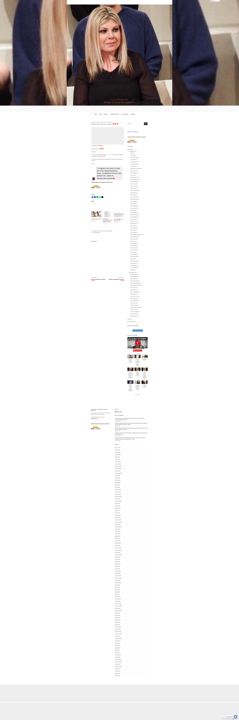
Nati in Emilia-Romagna (135, 283)
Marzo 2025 (117, 487)
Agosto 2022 (117, 557)
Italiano (212, 0)
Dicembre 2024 (118, 494)
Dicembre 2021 (118, 575)
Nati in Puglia (133, 298)
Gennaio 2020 (118, 629)
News (100, 114)
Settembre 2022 (118, 554)
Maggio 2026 (117, 454)
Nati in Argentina (133, 161)
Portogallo (132, 269)
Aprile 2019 (117, 650)
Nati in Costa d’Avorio (134, 179)
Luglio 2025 (117, 477)
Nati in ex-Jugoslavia (134, 190)
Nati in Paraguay (133, 227)
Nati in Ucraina (133, 254)
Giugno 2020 (117, 617)
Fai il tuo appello (124, 114)
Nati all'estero (131, 151)
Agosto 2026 (117, 447)
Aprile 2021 (117, 594)
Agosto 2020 (117, 612)
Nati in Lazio (132, 287)
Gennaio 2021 (117, 601)
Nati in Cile (132, 175)
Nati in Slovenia (133, 243)
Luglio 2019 (117, 643)
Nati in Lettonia (133, 208)
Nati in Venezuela (133, 261)
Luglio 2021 (117, 587)
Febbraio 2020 (118, 626)
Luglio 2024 (117, 503)
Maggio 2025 (117, 482)
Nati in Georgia (133, 194)
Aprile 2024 (117, 510)
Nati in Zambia (133, 265)
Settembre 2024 (118, 501)
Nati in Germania (133, 197)
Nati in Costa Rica (133, 181)
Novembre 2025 (118, 468)
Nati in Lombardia (133, 291)
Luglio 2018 (117, 671)
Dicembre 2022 (118, 547)
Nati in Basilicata (133, 276)
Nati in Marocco (133, 219)
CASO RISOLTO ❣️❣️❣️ (96, 218)
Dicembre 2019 (118, 631)
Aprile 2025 (117, 484)
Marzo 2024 (117, 512)
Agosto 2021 (117, 585)
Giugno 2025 (117, 480)
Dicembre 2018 (118, 659)
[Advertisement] (107, 136)
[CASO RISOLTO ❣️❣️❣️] (96, 214)
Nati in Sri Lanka (133, 247)
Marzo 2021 (117, 596)
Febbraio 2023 (118, 543)
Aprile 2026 (117, 457)
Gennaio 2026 (118, 463)
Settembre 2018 (118, 666)
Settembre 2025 (118, 473)
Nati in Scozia (133, 241)
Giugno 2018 (117, 673)
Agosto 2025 (117, 475)
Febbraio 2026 (118, 461)
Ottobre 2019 (117, 636)
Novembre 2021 (118, 578)
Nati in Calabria (133, 278)
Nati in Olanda (133, 225)
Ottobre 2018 (117, 664)
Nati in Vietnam (133, 263)
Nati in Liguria (133, 289)
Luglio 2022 (117, 559)
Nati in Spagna (133, 245)
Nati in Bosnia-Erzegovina (135, 168)
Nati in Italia (131, 272)
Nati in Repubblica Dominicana (136, 234)
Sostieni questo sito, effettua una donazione (102, 182)
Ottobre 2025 (117, 470)
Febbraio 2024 (118, 515)
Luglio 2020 (117, 615)
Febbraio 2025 (118, 489)
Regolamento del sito (114, 114)
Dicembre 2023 (118, 519)
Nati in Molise (133, 294)
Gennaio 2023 (118, 545)
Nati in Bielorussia (133, 164)
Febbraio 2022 (118, 571)
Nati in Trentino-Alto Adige (135, 307)
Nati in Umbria (133, 309)
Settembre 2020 (118, 610)
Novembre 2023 (118, 522)
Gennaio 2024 (118, 517)
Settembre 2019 (118, 638)
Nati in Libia (132, 210)
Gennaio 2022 (118, 573)
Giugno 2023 (117, 533)
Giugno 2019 (117, 645)
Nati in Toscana (133, 305)
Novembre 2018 (118, 661)
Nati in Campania (133, 280)
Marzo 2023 (117, 540)
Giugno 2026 (117, 452)
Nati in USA (132, 258)
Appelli (105, 114)
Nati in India (132, 203)
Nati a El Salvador (133, 157)
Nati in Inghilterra (133, 205)
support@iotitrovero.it (106, 122)
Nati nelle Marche (133, 316)
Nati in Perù (132, 230)
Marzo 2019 (117, 652)
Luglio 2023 (117, 531)
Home (96, 114)
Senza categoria (130, 321)
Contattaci (132, 114)
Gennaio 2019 (118, 657)
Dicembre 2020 (118, 603)
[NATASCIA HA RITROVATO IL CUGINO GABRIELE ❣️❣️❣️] (108, 214)
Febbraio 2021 (118, 598)
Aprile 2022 (117, 566)
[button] (2, 53)
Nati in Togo (132, 252)
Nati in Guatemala (134, 199)
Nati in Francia (133, 192)
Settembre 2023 (118, 526)
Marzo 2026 (117, 459)
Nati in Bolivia (133, 166)
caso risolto (96, 232)
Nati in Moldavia (133, 223)
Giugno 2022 (117, 561)
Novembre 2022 (118, 550)
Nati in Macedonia (134, 214)
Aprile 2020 (117, 622)
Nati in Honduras (133, 201)
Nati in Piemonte (133, 296)
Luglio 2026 (117, 449)
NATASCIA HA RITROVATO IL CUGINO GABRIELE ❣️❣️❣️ (107, 220)
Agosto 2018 (117, 668)
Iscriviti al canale (138, 350)
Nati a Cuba (132, 155)
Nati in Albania (133, 159)
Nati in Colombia (133, 177)
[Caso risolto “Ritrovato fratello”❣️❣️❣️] (119, 214)
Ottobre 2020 (117, 608)
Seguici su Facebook (132, 131)
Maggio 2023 (117, 536)
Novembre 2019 (118, 633)
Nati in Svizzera (133, 250)
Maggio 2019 (117, 647)
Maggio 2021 (117, 591)
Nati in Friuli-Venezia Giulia (135, 285)
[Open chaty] (235, 716)
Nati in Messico (133, 221)
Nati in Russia (133, 239)
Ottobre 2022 (117, 552)
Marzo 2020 (117, 624)
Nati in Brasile (133, 170)
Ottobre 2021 (117, 580)
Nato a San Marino (134, 267)
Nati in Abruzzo (133, 274)
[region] (119, 53)
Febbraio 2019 (118, 654)
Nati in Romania (133, 236)
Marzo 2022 (117, 568)
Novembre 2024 (118, 496)
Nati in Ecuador (133, 186)
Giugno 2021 (117, 589)
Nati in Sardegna (133, 300)
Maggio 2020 (117, 619)
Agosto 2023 (117, 529)
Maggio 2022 (117, 564)
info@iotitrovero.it (94, 418)
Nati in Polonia (133, 232)
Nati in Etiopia (133, 188)
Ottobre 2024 (117, 498)
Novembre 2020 (118, 606)
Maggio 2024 (117, 508)
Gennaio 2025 (118, 491)
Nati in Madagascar (134, 216)
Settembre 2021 (118, 582)
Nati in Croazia (133, 183)
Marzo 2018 (117, 675)
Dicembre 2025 (118, 466)
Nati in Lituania (133, 212)
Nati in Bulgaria (133, 172)
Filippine (132, 153)
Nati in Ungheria (133, 256)
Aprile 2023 (117, 538)
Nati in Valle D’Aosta (134, 311)
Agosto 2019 (117, 640)
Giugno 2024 (117, 505)
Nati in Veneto (133, 313)
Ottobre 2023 (117, 524)
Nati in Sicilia (132, 302)
